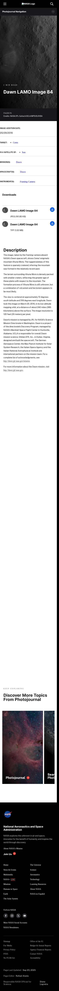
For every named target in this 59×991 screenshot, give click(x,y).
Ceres (15, 142)
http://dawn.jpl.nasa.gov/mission (16, 361)
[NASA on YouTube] (24, 915)
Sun (23, 152)
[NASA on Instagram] (12, 915)
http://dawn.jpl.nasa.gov (13, 370)
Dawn (19, 162)
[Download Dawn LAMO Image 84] (52, 211)
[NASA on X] (18, 915)
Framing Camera (27, 181)
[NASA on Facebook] (5, 915)
